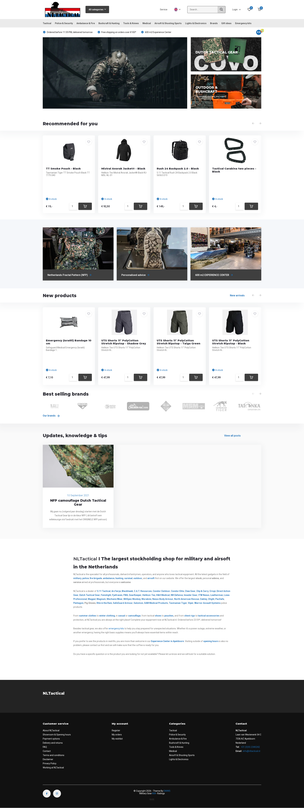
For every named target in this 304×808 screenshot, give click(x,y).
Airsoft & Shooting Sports (168, 23)
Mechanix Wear (115, 599)
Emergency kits (243, 23)
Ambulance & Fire (85, 23)
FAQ (45, 747)
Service (163, 9)
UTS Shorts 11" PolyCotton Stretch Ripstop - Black (230, 342)
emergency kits (116, 628)
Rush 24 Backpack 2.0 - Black (178, 168)
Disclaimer (48, 759)
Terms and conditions (53, 755)
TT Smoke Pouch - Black (63, 168)
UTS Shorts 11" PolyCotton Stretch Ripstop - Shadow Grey (123, 342)
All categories (96, 9)
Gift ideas (226, 23)
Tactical (47, 23)
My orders (117, 734)
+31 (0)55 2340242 (250, 747)
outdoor (137, 578)
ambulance (108, 578)
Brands (214, 23)
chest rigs (189, 615)
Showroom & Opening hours (57, 734)
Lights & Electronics (195, 23)
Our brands (49, 415)
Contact (47, 751)
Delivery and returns (53, 743)
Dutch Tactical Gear (89, 595)
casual (121, 615)
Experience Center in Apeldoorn (167, 641)
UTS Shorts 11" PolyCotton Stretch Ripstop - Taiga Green (178, 342)
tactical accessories (208, 615)
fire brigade (96, 578)
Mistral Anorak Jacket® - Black (123, 168)
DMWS (167, 791)
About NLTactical (51, 730)
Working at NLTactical (53, 767)
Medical (146, 23)
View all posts (232, 435)
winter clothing (107, 615)
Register (116, 730)
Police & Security (64, 23)
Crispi (212, 591)
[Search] (221, 9)
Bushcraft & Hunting (109, 23)
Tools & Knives (131, 23)
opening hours (210, 641)
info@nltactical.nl (251, 751)
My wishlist (117, 738)
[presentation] (253, 123)
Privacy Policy (49, 763)
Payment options (51, 738)
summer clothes (87, 615)
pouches (168, 615)
